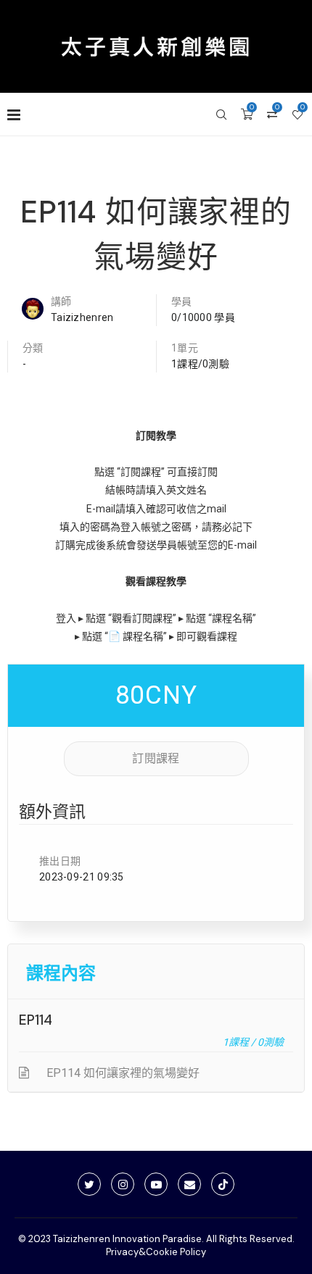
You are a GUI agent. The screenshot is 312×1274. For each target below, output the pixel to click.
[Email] (189, 1184)
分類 (33, 348)
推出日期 (60, 861)
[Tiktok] (222, 1184)
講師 (61, 301)
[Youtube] (156, 1184)
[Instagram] (122, 1184)
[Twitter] (89, 1184)
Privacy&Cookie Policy (156, 1252)
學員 (181, 301)
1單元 (184, 348)
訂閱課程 (155, 758)
